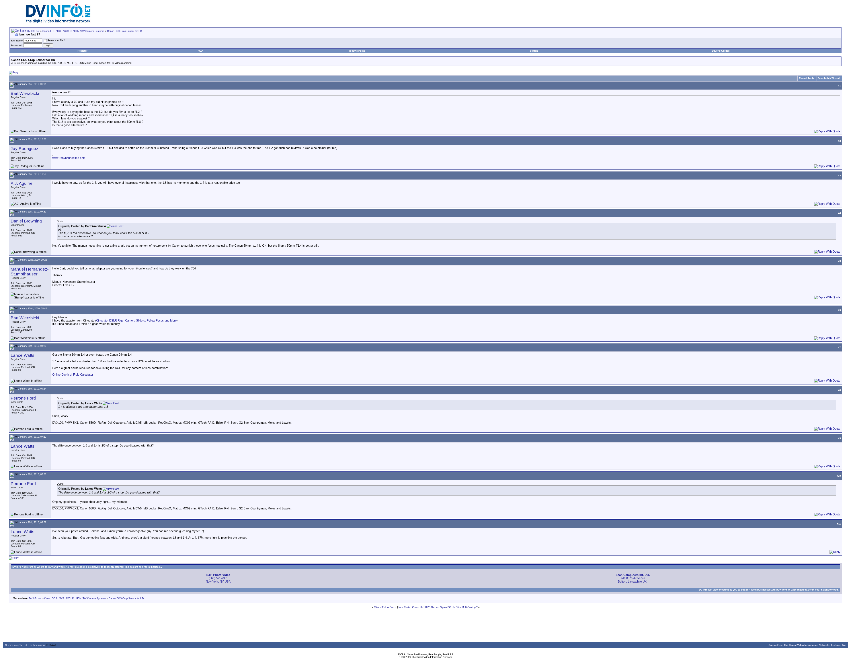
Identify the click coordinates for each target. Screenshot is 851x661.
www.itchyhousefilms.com (69, 158)
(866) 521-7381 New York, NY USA (218, 578)
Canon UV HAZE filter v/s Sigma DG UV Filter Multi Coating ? (445, 607)
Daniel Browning (26, 221)
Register (82, 50)
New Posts (404, 607)
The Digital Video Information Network (806, 645)
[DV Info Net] (58, 22)
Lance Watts (22, 355)
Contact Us (775, 645)
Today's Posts (357, 50)
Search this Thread (829, 78)
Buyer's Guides (721, 50)
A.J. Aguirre (22, 183)
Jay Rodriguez (24, 148)
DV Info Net (33, 31)
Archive (835, 645)
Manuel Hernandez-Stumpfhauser (30, 271)
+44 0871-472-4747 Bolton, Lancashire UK (633, 578)
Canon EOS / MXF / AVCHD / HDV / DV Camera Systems (73, 31)
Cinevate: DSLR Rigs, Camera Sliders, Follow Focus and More (136, 320)
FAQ (200, 50)
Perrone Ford (23, 398)
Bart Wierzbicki (25, 93)
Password (16, 45)
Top (844, 645)
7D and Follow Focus (385, 607)
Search (534, 50)
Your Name (17, 40)
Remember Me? (56, 40)
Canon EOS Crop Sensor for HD (124, 31)
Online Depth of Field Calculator (72, 374)
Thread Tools (806, 78)
